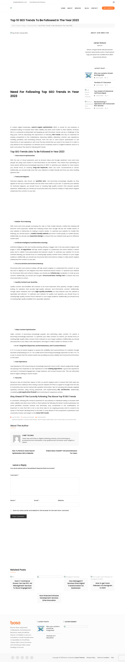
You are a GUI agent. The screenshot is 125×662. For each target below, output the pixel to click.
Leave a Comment (28, 417)
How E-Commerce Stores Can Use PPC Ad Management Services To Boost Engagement (22, 584)
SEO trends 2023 (60, 419)
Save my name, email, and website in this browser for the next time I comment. (41, 510)
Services (78, 8)
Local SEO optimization (30, 419)
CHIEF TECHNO (28, 435)
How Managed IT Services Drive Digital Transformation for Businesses (75, 584)
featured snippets (17, 419)
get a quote (108, 8)
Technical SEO (41, 417)
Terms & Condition (103, 658)
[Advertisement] (45, 50)
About (70, 8)
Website (61, 500)
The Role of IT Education (102, 82)
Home (63, 8)
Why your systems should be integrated (103, 74)
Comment (14, 475)
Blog (87, 8)
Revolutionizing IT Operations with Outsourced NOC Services (104, 104)
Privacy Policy (91, 658)
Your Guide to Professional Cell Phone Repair (103, 92)
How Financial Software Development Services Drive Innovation (49, 597)
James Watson (100, 43)
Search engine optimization (46, 419)
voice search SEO (70, 419)
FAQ (112, 658)
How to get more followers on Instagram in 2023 (102, 585)
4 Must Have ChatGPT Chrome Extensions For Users (61, 452)
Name (13, 500)
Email (36, 500)
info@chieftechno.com (20, 2)
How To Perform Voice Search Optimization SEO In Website (23, 452)
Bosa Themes (80, 658)
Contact (94, 8)
